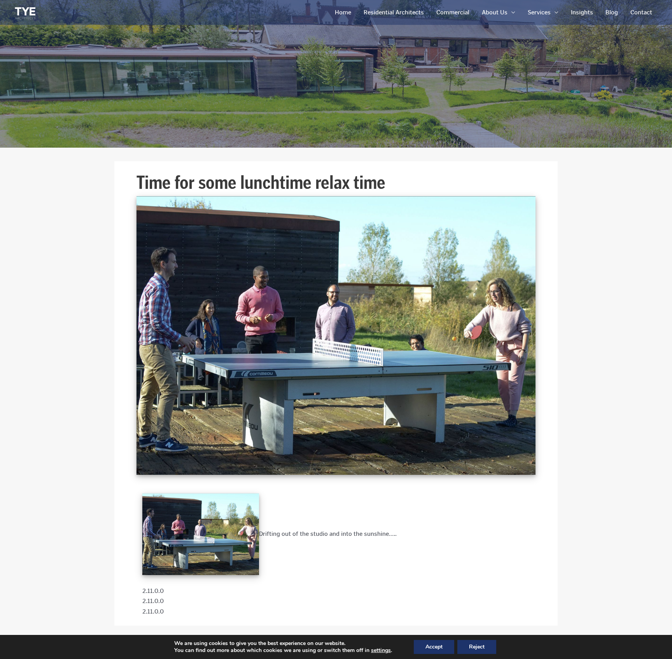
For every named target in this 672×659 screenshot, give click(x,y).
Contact (641, 12)
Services (539, 12)
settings (381, 650)
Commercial (452, 12)
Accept (434, 646)
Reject (477, 646)
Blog (612, 12)
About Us (495, 12)
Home (343, 12)
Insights (582, 12)
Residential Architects (394, 12)
